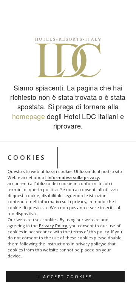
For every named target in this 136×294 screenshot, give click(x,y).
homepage (28, 116)
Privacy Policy (53, 225)
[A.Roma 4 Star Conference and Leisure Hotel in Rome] (68, 57)
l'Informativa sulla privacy (72, 177)
